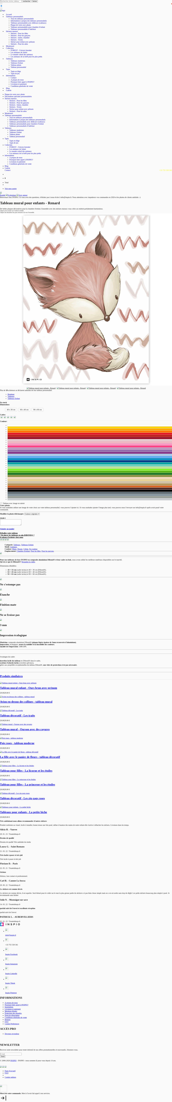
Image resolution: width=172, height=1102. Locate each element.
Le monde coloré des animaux (22, 55)
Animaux (13, 547)
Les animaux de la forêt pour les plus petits (26, 57)
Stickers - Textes (17, 40)
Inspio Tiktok (10, 983)
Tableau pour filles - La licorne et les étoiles (26, 770)
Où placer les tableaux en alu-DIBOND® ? (17, 535)
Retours (7, 1020)
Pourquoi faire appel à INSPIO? (22, 82)
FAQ (6, 1022)
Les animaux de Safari (19, 52)
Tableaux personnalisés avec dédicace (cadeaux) (28, 23)
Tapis (8, 69)
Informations (10, 76)
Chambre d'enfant (23, 551)
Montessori (10, 46)
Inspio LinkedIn (11, 974)
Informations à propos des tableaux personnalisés (29, 21)
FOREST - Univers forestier (21, 50)
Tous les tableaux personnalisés (22, 19)
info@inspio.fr (10, 935)
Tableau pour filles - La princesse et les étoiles (27, 784)
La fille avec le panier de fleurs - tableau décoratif (30, 756)
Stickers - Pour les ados (19, 44)
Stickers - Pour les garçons (20, 36)
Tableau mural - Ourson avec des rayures (25, 729)
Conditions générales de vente (22, 86)
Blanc (14, 549)
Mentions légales (11, 1011)
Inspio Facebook (11, 954)
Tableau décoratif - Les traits (17, 715)
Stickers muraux (12, 31)
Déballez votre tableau (9, 533)
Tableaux (9, 59)
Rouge (20, 549)
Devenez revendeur (12, 1034)
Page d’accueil (10, 1071)
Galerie (8, 90)
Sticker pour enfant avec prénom (23, 42)
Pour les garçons (48, 551)
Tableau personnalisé (18, 67)
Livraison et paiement (19, 84)
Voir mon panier (11, 189)
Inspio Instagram (11, 964)
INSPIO (13, 1061)
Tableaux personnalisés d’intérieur (23, 29)
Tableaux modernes (18, 61)
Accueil (9, 14)
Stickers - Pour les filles (19, 33)
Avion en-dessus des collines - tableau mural (26, 701)
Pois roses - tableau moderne (17, 743)
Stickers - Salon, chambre (20, 38)
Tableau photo (16, 65)
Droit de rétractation (12, 1015)
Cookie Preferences (12, 1024)
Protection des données (13, 1013)
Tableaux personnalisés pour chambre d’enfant (28, 27)
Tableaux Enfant (17, 63)
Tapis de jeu (15, 73)
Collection (10, 48)
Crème (25, 549)
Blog (8, 88)
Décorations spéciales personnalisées (18, 96)
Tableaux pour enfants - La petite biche (23, 812)
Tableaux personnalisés (14, 17)
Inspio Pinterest (11, 993)
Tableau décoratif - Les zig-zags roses (22, 798)
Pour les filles (36, 551)
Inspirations (9, 1007)
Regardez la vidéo (28, 562)
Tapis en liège (16, 71)
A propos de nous (17, 80)
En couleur (33, 549)
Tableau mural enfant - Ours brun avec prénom (28, 687)
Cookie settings (10, 1077)
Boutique (11, 394)
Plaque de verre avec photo (21, 25)
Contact (13, 78)
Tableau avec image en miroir (14, 503)
